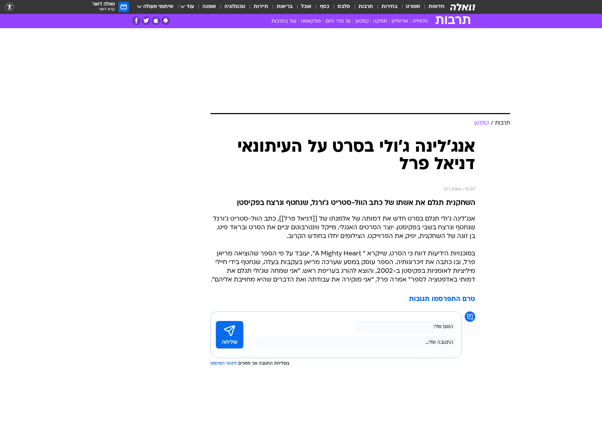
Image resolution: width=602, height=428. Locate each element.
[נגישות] (9, 7)
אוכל (306, 6)
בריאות (285, 6)
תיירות (261, 6)
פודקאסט (311, 21)
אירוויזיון (400, 21)
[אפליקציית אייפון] (156, 20)
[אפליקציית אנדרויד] (165, 20)
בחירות (389, 6)
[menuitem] (432, 7)
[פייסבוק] (136, 20)
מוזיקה (380, 21)
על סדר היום (338, 21)
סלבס (344, 6)
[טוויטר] (146, 20)
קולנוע (362, 21)
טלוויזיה (420, 21)
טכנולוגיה (234, 6)
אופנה (209, 6)
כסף (324, 6)
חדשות (437, 6)
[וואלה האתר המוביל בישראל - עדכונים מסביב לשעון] (462, 6)
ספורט (413, 6)
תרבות (365, 6)
